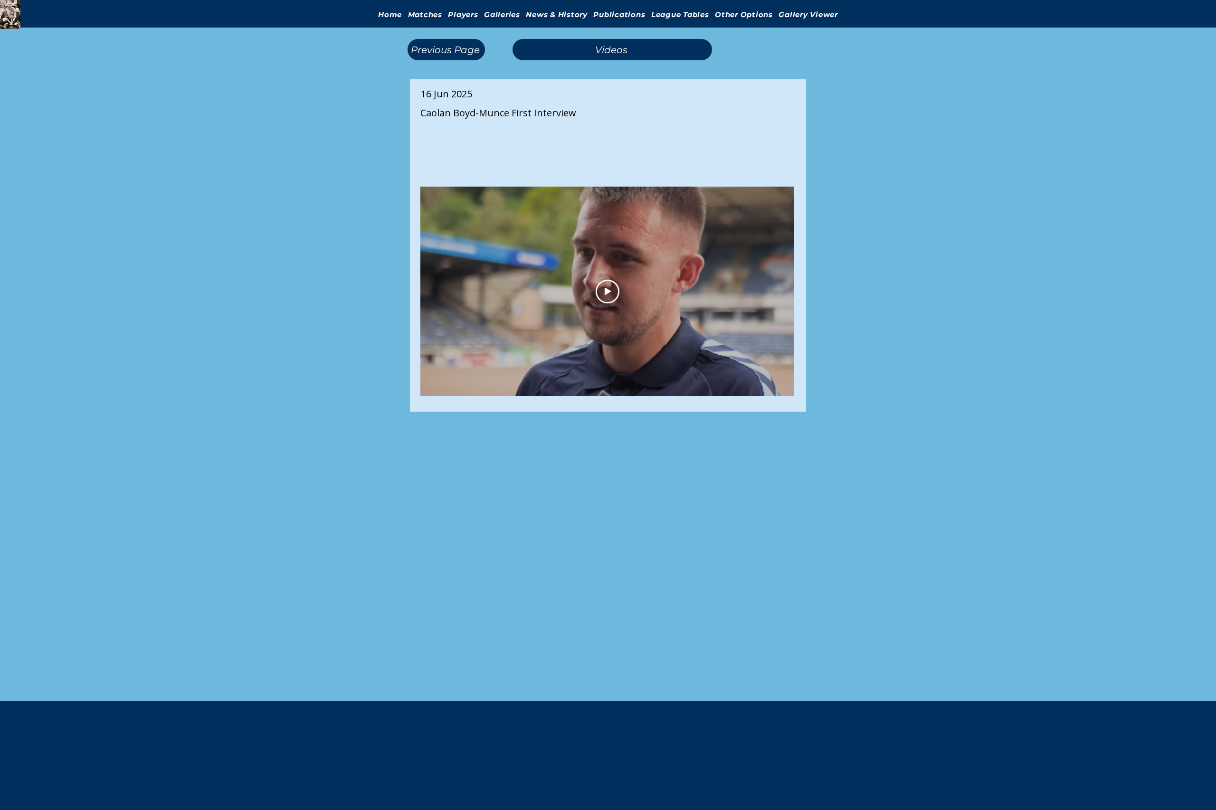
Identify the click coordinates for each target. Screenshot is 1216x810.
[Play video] (607, 291)
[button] (502, 14)
